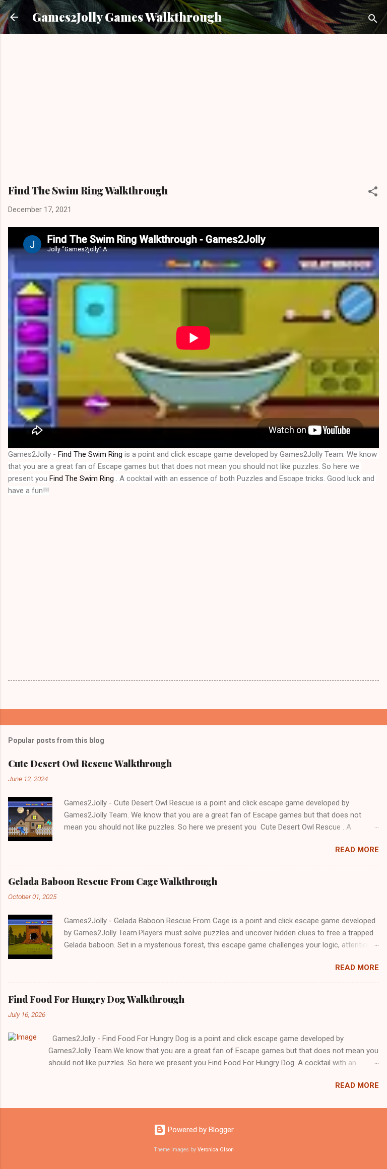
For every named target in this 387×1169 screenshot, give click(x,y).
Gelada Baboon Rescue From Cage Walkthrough (112, 881)
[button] (373, 193)
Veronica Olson (216, 1149)
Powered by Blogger (200, 1129)
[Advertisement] (193, 112)
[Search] (373, 20)
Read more (357, 849)
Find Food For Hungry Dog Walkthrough (96, 999)
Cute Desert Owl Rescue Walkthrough (90, 764)
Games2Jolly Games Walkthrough (127, 17)
